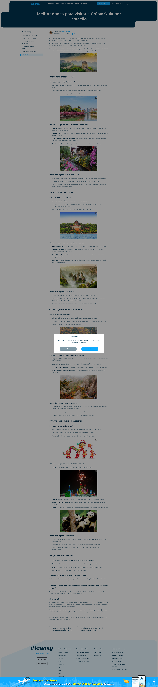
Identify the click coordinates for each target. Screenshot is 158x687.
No (68, 349)
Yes (90, 349)
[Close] (101, 337)
